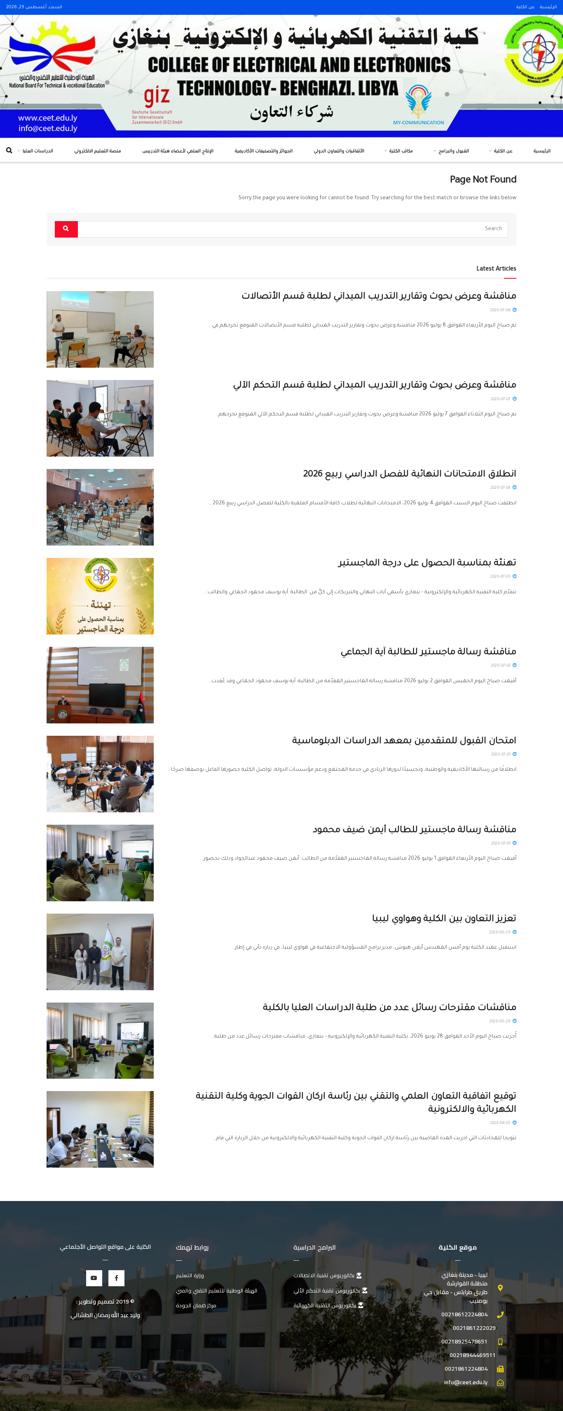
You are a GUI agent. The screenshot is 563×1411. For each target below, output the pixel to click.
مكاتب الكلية (401, 151)
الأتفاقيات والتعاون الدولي (339, 151)
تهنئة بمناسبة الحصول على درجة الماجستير (427, 564)
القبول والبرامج (454, 151)
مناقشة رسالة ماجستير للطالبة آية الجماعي (428, 653)
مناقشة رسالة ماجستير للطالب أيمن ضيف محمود (414, 831)
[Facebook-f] (116, 1278)
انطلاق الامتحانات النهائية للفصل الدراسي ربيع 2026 (409, 475)
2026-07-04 (501, 488)
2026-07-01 (501, 755)
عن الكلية (525, 7)
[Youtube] (94, 1278)
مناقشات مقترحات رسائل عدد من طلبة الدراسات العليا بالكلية (389, 1009)
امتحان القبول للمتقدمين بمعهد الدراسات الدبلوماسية (404, 742)
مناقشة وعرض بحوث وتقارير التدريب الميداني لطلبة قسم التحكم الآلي (374, 386)
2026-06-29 (500, 933)
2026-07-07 (501, 399)
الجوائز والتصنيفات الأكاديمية (264, 151)
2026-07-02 (501, 666)
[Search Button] (66, 229)
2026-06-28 (500, 1021)
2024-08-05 (501, 1123)
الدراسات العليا (38, 151)
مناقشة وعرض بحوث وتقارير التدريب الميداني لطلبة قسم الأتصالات (379, 297)
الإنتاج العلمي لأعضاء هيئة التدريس (177, 151)
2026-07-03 (501, 577)
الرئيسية (548, 7)
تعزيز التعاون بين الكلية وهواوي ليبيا (444, 920)
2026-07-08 (501, 310)
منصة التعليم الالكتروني (97, 151)
